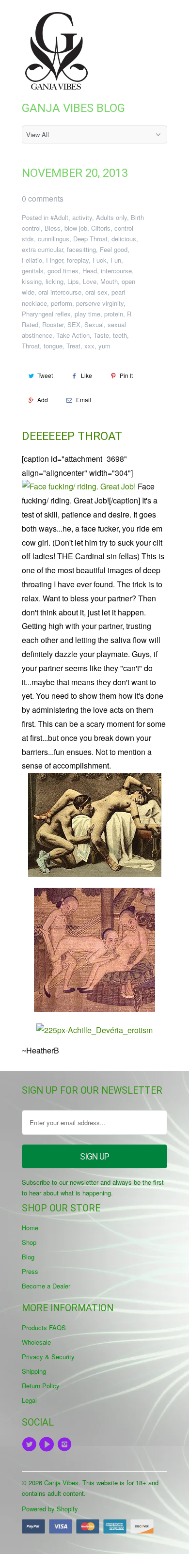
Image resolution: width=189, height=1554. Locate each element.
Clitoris (100, 228)
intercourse (116, 270)
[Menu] (137, 19)
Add (42, 399)
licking (54, 281)
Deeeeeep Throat (72, 436)
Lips (73, 281)
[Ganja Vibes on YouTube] (48, 1444)
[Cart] (158, 19)
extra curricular (42, 249)
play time (87, 313)
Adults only (111, 217)
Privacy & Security (48, 1356)
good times (63, 270)
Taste (101, 335)
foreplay (78, 260)
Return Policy (41, 1385)
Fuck (100, 260)
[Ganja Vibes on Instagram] (66, 1444)
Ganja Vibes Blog (73, 108)
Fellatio (32, 260)
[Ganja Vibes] (60, 50)
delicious (123, 238)
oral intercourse (59, 292)
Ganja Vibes (61, 1482)
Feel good (113, 249)
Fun (115, 260)
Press (30, 1271)
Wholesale (36, 1342)
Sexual (94, 324)
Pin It (126, 375)
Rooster (52, 324)
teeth (120, 335)
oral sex (96, 292)
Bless (53, 228)
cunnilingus (53, 238)
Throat (31, 345)
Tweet (45, 375)
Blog (28, 1256)
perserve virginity (100, 303)
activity (82, 217)
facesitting (81, 249)
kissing (32, 281)
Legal (29, 1400)
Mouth (109, 281)
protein (113, 313)
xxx (89, 345)
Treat (73, 345)
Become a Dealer (46, 1285)
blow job (75, 228)
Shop (29, 1242)
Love (89, 281)
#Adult (59, 217)
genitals (33, 270)
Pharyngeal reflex (46, 313)
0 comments (42, 198)
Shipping (34, 1371)
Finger (54, 260)
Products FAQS (44, 1327)
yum (104, 345)
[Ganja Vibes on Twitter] (30, 1444)
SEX (73, 324)
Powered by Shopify (50, 1508)
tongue (53, 345)
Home (30, 1227)
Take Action (73, 335)
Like (86, 375)
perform (61, 303)
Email (83, 399)
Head (89, 270)
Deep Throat (90, 238)
